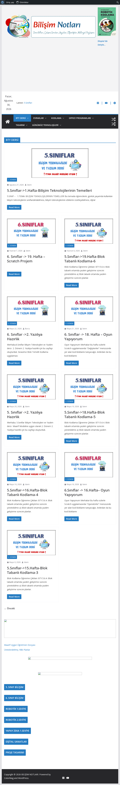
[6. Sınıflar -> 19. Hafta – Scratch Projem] (31, 231)
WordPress (23, 778)
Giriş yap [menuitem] (10, 2)
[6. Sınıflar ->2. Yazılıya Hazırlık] (31, 309)
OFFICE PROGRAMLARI (80, 118)
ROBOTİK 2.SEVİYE (16, 719)
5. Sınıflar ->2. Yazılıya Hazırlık (24, 414)
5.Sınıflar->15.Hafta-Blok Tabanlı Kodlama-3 (27, 570)
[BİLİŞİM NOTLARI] (7, 121)
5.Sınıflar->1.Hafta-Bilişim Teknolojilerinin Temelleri (49, 190)
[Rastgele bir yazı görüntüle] (113, 119)
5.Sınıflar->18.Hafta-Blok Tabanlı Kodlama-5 (84, 414)
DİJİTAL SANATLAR (16, 741)
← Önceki (9, 608)
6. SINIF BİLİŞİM (14, 698)
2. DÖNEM (12, 246)
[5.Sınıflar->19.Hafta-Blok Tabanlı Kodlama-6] (88, 231)
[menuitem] (2, 2)
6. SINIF (22, 246)
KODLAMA (56, 118)
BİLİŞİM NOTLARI (29, 774)
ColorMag (8, 778)
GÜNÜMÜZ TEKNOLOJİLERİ (45, 125)
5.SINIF (22, 180)
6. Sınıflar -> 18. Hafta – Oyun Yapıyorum (88, 336)
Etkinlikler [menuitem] (24, 2)
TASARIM (20, 125)
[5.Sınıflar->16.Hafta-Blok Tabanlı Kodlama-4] (31, 464)
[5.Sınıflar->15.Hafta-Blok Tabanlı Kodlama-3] (31, 542)
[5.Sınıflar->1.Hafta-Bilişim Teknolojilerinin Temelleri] (60, 163)
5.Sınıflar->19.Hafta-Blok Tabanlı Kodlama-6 (84, 258)
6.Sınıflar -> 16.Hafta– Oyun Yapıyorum (87, 492)
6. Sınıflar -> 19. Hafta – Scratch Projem (26, 258)
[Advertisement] (60, 68)
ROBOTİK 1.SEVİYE (16, 708)
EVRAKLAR (38, 118)
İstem (29, 185)
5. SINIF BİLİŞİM (14, 687)
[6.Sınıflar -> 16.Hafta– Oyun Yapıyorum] (88, 464)
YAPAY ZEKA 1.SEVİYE (17, 730)
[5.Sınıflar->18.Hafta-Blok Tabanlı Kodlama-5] (88, 386)
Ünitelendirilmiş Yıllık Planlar (17, 649)
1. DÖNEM (12, 180)
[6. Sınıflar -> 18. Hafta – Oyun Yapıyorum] (88, 309)
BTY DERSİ (21, 118)
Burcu (27, 328)
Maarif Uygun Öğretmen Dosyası (19, 645)
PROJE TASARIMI (15, 752)
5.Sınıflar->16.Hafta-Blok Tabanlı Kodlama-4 (27, 492)
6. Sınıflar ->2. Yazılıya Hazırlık (24, 336)
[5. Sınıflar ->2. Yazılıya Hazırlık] (31, 386)
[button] (27, 118)
